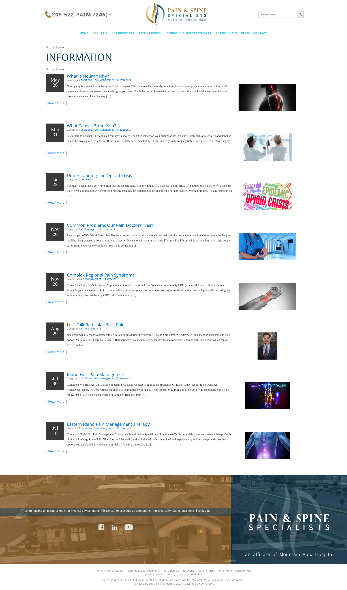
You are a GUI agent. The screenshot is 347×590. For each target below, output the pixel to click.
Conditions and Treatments (189, 33)
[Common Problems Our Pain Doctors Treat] (267, 246)
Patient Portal (150, 33)
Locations (188, 570)
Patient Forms (206, 570)
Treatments (124, 80)
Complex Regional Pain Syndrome (101, 275)
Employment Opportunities (235, 570)
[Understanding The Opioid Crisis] (267, 196)
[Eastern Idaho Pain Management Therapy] (267, 445)
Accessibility (194, 574)
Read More (56, 103)
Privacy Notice (153, 574)
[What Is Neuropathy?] (267, 97)
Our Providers (123, 33)
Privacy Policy (174, 574)
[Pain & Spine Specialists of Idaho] (176, 14)
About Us (100, 33)
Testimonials (226, 33)
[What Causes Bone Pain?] (267, 147)
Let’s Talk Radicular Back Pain (96, 325)
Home (84, 33)
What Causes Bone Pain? (91, 126)
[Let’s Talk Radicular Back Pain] (267, 346)
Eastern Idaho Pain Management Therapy (108, 424)
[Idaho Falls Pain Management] (267, 395)
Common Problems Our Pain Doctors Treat (110, 225)
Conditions (85, 80)
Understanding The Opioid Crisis (99, 175)
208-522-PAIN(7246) (80, 14)
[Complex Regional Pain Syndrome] (267, 296)
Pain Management (104, 80)
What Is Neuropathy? (88, 76)
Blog (245, 33)
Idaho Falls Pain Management (96, 374)
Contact (260, 33)
